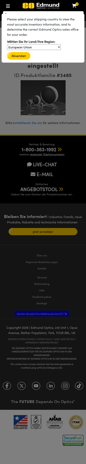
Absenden (18, 56)
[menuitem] (21, 5)
